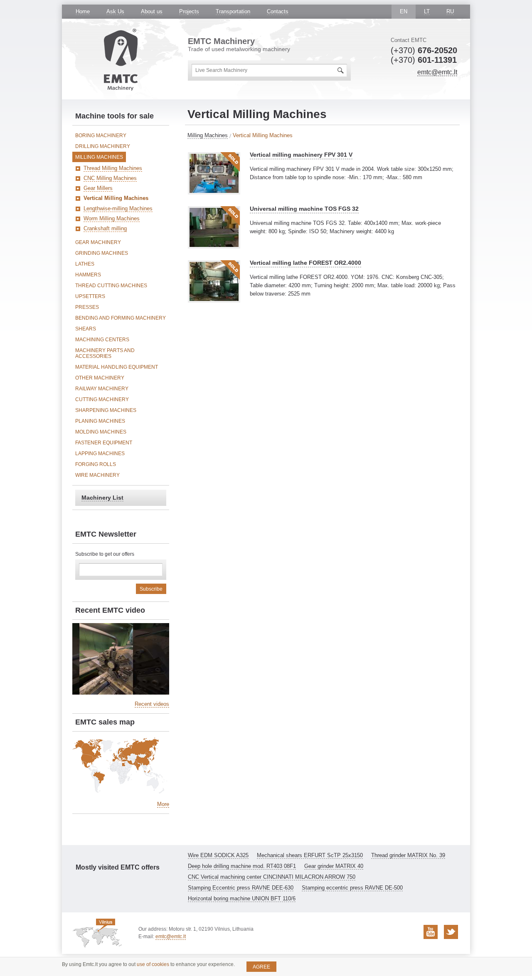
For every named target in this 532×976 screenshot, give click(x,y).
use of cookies (153, 964)
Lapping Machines (100, 453)
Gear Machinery (98, 242)
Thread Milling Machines (113, 168)
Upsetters (90, 296)
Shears (85, 329)
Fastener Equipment (103, 443)
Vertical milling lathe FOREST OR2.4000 (305, 262)
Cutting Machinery (102, 399)
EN (403, 11)
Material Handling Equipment (116, 367)
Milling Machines (207, 135)
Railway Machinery (101, 389)
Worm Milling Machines (112, 218)
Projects (189, 11)
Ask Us (115, 11)
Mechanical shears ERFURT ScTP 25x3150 (310, 855)
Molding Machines (100, 432)
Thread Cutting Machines (111, 285)
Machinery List (102, 497)
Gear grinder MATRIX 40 (333, 866)
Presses (87, 307)
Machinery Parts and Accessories (105, 353)
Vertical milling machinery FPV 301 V (301, 154)
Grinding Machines (101, 253)
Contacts (277, 11)
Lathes (84, 264)
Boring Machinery (100, 135)
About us (152, 11)
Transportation (233, 11)
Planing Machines (100, 421)
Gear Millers (98, 188)
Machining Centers (102, 340)
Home (83, 11)
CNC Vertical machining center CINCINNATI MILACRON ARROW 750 (271, 877)
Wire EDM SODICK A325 (218, 855)
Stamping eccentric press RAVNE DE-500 (352, 888)
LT (427, 11)
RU (450, 11)
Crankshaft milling (105, 228)
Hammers (88, 275)
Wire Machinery (97, 475)
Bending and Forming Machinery (120, 318)
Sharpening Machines (105, 410)
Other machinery (99, 378)
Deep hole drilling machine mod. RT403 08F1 (242, 866)
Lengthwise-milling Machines (118, 208)
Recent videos (152, 704)
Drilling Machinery (102, 146)
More (163, 804)
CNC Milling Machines (110, 178)
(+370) (424, 50)
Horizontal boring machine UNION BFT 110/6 (242, 898)
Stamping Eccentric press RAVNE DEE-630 (240, 888)
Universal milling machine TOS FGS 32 (304, 208)
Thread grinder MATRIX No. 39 (408, 855)
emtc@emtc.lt (437, 72)
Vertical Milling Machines (116, 198)
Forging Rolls (95, 464)
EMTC (120, 59)
